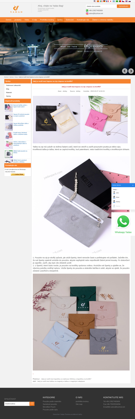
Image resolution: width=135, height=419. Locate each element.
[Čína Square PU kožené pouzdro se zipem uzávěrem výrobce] (9, 117)
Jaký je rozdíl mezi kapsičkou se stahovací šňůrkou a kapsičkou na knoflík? (66, 379)
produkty (18, 20)
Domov (8, 20)
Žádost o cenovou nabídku (102, 20)
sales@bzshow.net (96, 13)
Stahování (70, 20)
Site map (79, 404)
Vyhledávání (123, 6)
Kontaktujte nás (83, 20)
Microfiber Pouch (49, 407)
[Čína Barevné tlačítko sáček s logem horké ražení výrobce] (9, 108)
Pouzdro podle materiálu (52, 401)
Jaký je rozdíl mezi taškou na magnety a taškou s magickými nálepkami (61, 381)
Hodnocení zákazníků (13, 85)
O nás (34, 20)
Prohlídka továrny (47, 20)
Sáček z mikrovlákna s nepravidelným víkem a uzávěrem (20, 143)
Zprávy (60, 20)
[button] (125, 71)
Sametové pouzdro (50, 404)
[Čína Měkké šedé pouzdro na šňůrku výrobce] (9, 154)
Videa (27, 20)
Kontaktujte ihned (17, 174)
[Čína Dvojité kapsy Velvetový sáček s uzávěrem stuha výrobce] (9, 136)
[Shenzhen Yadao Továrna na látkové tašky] (16, 13)
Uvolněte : (86, 91)
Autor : (60, 91)
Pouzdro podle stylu (50, 410)
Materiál (9, 92)
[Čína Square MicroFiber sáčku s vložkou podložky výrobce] (9, 127)
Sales (115, 189)
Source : (73, 91)
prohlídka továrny (82, 401)
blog (16, 77)
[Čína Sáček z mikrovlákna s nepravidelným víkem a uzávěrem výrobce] (9, 145)
